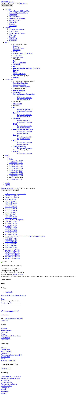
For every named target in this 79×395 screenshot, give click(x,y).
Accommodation (14, 16)
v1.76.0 (19, 318)
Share (3, 299)
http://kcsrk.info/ (17, 274)
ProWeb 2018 (5, 357)
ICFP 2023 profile (11, 214)
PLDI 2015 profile (11, 223)
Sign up (7, 185)
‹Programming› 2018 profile (10, 190)
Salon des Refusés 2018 (8, 360)
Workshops (16, 50)
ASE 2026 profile (10, 199)
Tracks (7, 42)
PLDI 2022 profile (11, 229)
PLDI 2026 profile (11, 234)
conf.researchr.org (10, 318)
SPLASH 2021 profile (12, 253)
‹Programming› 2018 (7, 188)
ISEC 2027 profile (11, 221)
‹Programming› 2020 (16, 174)
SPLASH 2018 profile (12, 249)
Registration (13, 15)
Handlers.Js (8, 292)
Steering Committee (19, 85)
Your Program (13, 31)
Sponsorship (13, 26)
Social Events (17, 55)
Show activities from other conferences (13, 295)
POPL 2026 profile (11, 245)
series (17, 188)
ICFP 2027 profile (11, 218)
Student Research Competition (23, 53)
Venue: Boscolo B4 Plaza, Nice (19, 11)
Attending (8, 9)
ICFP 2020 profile (11, 208)
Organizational (18, 57)
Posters (15, 51)
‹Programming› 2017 (16, 179)
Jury (18, 96)
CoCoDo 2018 (5, 368)
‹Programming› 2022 (16, 170)
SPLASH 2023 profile (12, 255)
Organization (9, 79)
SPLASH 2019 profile (12, 251)
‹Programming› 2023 (16, 168)
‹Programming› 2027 (16, 161)
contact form (5, 315)
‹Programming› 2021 (16, 172)
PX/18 (3, 359)
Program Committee (23, 99)
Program (7, 27)
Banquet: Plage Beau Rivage (18, 13)
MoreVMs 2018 (6, 351)
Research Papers (18, 48)
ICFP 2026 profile (11, 216)
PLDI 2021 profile (11, 227)
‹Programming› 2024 (16, 166)
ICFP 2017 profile (11, 203)
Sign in (7, 183)
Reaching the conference (17, 18)
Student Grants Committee (21, 87)
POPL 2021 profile (11, 240)
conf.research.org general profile (15, 194)
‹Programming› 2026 (16, 163)
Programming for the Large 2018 (11, 355)
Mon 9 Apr (12, 35)
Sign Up (3, 393)
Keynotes (16, 46)
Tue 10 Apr (12, 37)
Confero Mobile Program (17, 33)
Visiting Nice (13, 22)
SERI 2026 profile (11, 247)
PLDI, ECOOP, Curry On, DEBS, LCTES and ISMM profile (25, 236)
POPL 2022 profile (11, 242)
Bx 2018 (3, 347)
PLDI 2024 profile (11, 232)
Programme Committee (24, 109)
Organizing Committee (20, 83)
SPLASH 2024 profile (12, 256)
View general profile (6, 303)
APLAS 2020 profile (12, 196)
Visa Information (14, 20)
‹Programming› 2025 (16, 164)
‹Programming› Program (17, 29)
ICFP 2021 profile (11, 210)
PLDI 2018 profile (11, 225)
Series (11, 159)
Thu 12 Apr (13, 40)
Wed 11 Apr (13, 39)
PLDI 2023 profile (11, 231)
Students (12, 24)
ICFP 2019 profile (11, 207)
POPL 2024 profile (11, 244)
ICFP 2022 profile (11, 212)
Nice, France (23, 3)
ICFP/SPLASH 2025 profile (14, 220)
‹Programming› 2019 (16, 176)
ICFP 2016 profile (11, 201)
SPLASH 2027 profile (12, 258)
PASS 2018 (4, 353)
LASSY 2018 (5, 349)
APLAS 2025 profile (12, 197)
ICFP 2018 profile (11, 205)
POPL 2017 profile (11, 238)
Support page (4, 320)
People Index (17, 104)
